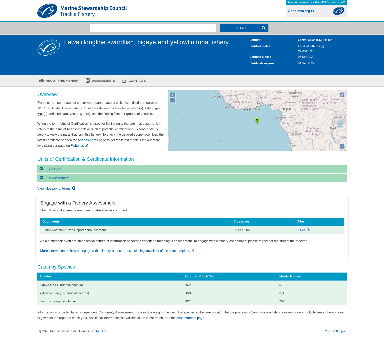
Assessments (103, 80)
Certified (54, 169)
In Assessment (58, 178)
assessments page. (190, 318)
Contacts (137, 80)
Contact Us (98, 331)
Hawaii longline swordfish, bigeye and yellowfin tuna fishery (146, 42)
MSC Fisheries (113, 11)
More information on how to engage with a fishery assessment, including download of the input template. (115, 251)
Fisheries (77, 145)
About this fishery (62, 80)
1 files (301, 230)
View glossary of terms (54, 188)
